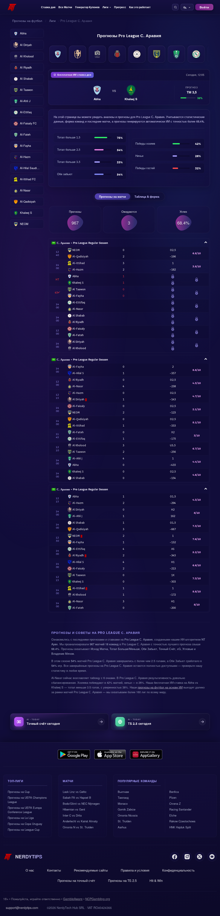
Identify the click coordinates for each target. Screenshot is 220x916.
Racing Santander (180, 809)
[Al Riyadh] (117, 54)
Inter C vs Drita (72, 815)
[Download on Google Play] (73, 754)
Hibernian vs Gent (74, 809)
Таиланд (123, 797)
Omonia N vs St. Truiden (78, 827)
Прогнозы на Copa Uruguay (25, 824)
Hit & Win (156, 880)
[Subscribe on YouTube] (212, 856)
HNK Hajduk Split (180, 827)
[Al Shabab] (136, 54)
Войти (204, 7)
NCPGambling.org (97, 899)
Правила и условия (135, 870)
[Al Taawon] (156, 54)
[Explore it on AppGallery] (146, 754)
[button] (175, 7)
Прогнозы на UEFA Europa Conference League (25, 810)
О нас (30, 870)
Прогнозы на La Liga (21, 818)
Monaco (123, 803)
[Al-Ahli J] (176, 54)
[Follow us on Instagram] (187, 856)
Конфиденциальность (178, 870)
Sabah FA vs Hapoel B (77, 797)
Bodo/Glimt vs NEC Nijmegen (81, 803)
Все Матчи (65, 7)
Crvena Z (175, 803)
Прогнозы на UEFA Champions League (27, 799)
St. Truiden (124, 821)
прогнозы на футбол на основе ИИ (160, 687)
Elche (172, 815)
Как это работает (140, 7)
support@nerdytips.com (22, 907)
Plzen (172, 797)
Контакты (54, 870)
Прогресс (120, 7)
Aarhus (122, 827)
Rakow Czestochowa (182, 821)
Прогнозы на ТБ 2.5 (122, 880)
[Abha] (57, 54)
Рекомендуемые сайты (91, 870)
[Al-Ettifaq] (196, 54)
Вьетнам (123, 792)
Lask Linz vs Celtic (75, 792)
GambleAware (72, 899)
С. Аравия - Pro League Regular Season (82, 243)
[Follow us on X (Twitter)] (199, 856)
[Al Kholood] (97, 54)
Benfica (174, 792)
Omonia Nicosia (128, 815)
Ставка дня (48, 7)
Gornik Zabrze (126, 809)
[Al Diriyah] (77, 54)
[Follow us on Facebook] (174, 856)
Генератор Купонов (87, 7)
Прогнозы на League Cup (24, 829)
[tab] (112, 196)
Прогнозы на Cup (19, 792)
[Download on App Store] (110, 754)
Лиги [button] (105, 7)
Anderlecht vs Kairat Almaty (80, 821)
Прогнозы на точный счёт (76, 880)
